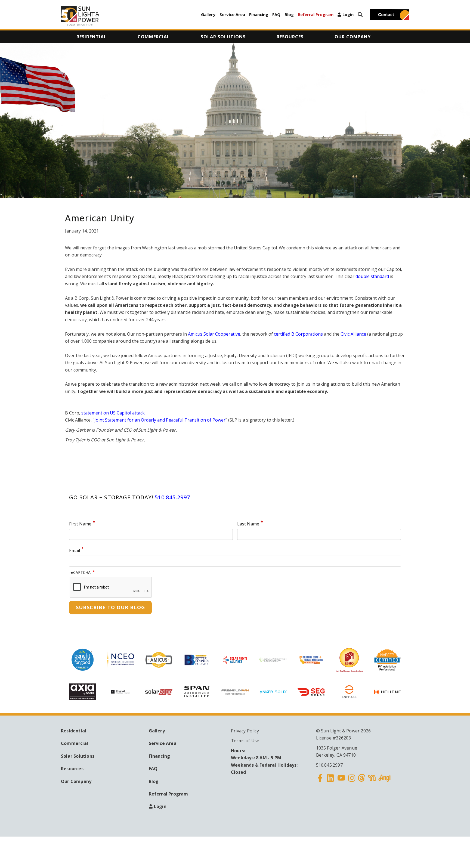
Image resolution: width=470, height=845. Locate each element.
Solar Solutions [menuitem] (223, 37)
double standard (372, 276)
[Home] (80, 15)
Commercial (74, 743)
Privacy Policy (245, 731)
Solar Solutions (77, 756)
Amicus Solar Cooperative (214, 334)
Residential (73, 731)
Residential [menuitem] (91, 37)
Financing (258, 15)
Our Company (76, 781)
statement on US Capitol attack (113, 413)
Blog (289, 15)
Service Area (232, 15)
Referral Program (315, 15)
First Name (80, 524)
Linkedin (330, 781)
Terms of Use (245, 741)
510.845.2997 (172, 497)
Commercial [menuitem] (154, 37)
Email (74, 551)
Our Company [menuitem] (353, 37)
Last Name (248, 524)
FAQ (276, 15)
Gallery (208, 15)
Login (348, 15)
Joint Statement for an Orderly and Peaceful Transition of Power (159, 420)
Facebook (320, 781)
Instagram (352, 781)
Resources (72, 769)
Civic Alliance (353, 334)
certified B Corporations (299, 334)
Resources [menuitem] (290, 37)
